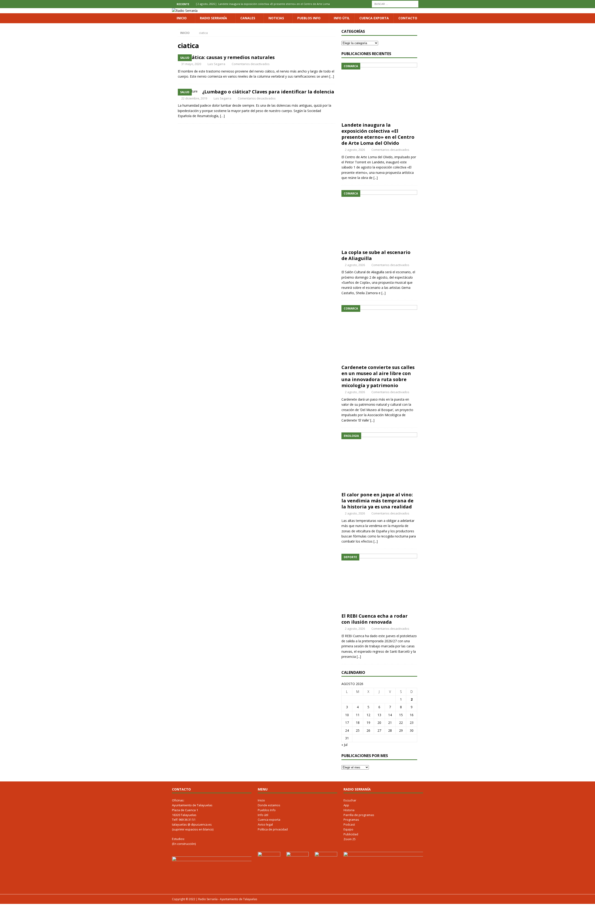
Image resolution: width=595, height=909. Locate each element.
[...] (376, 177)
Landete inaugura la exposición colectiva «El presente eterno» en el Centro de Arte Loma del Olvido (377, 134)
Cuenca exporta (374, 18)
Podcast (349, 824)
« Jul (344, 744)
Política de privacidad (273, 829)
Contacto (407, 18)
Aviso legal (265, 824)
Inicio (182, 18)
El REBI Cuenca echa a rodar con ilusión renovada (374, 619)
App (346, 805)
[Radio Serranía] (185, 10)
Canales (247, 18)
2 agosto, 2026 (355, 150)
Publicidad (351, 834)
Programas (351, 819)
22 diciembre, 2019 (194, 98)
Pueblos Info (309, 18)
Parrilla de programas (359, 815)
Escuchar (350, 800)
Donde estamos (269, 805)
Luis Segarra (216, 64)
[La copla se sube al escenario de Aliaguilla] (379, 218)
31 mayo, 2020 (191, 64)
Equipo (348, 829)
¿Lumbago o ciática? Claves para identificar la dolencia (268, 92)
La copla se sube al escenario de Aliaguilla (375, 255)
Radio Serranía (213, 18)
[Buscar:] (395, 3)
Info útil (342, 18)
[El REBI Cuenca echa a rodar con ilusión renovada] (379, 582)
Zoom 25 (350, 839)
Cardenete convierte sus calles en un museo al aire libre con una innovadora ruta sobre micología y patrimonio (378, 376)
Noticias (276, 18)
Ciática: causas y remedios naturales (231, 57)
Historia (349, 810)
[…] (331, 76)
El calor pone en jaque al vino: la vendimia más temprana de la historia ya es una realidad (377, 500)
